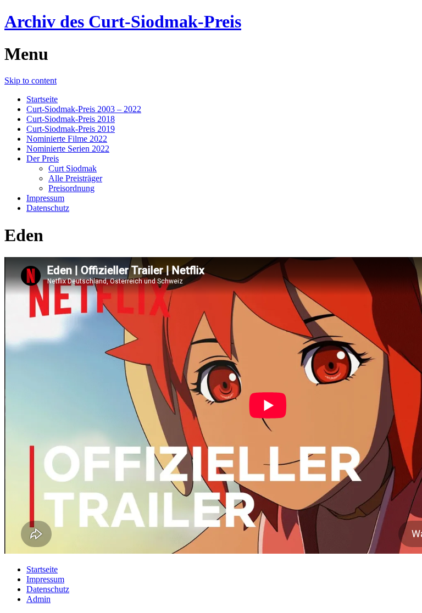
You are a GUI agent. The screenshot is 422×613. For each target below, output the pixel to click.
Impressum (45, 198)
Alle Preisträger (75, 178)
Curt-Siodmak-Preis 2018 (70, 119)
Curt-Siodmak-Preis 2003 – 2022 (83, 109)
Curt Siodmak (72, 168)
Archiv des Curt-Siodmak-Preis (122, 21)
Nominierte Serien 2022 (67, 148)
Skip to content (30, 80)
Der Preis (42, 158)
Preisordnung (71, 188)
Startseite (42, 99)
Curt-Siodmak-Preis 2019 (70, 128)
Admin (38, 599)
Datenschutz (47, 208)
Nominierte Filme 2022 (66, 138)
